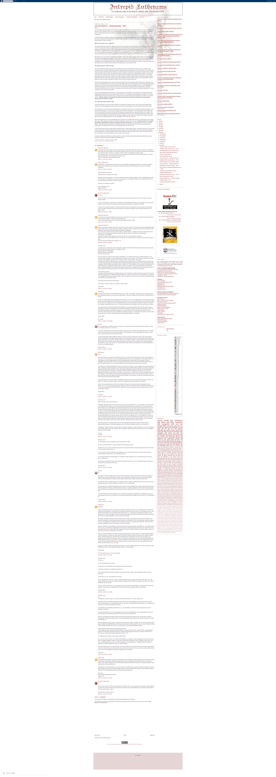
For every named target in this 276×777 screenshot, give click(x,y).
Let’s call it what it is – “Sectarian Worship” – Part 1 (110, 26)
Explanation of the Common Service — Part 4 (169, 148)
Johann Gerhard (173, 470)
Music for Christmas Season (177, 483)
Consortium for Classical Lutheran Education (166, 303)
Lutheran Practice (171, 430)
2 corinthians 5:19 (169, 476)
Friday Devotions (165, 493)
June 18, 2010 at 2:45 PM (105, 222)
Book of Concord (160, 299)
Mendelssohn (174, 514)
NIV (166, 428)
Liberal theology (173, 449)
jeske (175, 463)
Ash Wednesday (178, 476)
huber (170, 463)
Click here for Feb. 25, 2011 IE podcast (174, 218)
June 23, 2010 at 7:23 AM (105, 694)
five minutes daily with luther (172, 440)
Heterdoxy (167, 441)
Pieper (180, 515)
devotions (159, 455)
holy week (168, 434)
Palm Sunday (171, 484)
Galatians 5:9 (122, 61)
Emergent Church (160, 483)
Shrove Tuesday (163, 518)
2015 (160, 123)
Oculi (163, 515)
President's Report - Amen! (165, 180)
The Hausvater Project (162, 305)
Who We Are (101, 17)
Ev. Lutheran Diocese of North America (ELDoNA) (167, 269)
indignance (159, 503)
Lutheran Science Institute (162, 308)
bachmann (175, 521)
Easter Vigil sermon (171, 508)
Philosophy (159, 458)
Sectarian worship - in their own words (167, 146)
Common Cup (178, 490)
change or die (167, 462)
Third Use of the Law (161, 486)
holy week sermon (161, 463)
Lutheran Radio (160, 514)
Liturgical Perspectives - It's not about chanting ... (170, 178)
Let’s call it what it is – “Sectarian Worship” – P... (170, 163)
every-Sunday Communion (170, 468)
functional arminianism (176, 462)
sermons (159, 441)
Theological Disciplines (178, 497)
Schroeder (167, 472)
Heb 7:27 (115, 541)
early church (178, 500)
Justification (178, 420)
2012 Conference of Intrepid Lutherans (102, 19)
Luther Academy (160, 310)
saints (172, 529)
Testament (170, 473)
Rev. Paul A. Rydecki (102, 193)
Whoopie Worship (170, 498)
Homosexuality (167, 461)
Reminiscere (170, 517)
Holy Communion (166, 448)
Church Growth (163, 420)
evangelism (166, 424)
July (161, 143)
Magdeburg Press (161, 284)
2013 (160, 126)
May (161, 184)
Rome (158, 518)
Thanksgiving (168, 497)
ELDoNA (162, 435)
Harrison (167, 470)
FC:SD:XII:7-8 (132, 116)
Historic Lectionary (161, 311)
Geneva (164, 510)
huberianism (169, 525)
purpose (163, 529)
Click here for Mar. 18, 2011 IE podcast (174, 221)
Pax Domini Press (161, 287)
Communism (160, 461)
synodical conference (178, 504)
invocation (179, 525)
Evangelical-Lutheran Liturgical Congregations (166, 294)
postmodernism (179, 442)
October (162, 137)
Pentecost (170, 515)
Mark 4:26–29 (141, 630)
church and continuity (162, 447)
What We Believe (109, 17)
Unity (175, 473)
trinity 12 (180, 531)
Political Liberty (175, 494)
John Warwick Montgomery (176, 511)
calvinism (167, 522)
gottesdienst (163, 525)
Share (96, 27)
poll (175, 528)
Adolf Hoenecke (162, 459)
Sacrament (161, 472)
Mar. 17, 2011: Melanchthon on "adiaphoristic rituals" (170, 220)
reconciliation (170, 504)
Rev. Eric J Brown (101, 162)
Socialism (179, 461)
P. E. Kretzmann (167, 452)
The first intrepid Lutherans (165, 154)
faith (172, 479)
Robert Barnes (169, 496)
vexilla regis (164, 532)
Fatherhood (179, 508)
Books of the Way (161, 280)
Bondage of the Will (161, 507)
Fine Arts (165, 437)
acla (162, 487)
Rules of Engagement (119, 17)
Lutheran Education (161, 454)
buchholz (161, 500)
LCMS (173, 461)
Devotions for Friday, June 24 (166, 156)
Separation (159, 468)
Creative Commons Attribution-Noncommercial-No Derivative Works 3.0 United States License (129, 744)
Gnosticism (169, 510)
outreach (167, 427)
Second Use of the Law (176, 472)
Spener (163, 497)
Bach (165, 465)
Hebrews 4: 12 (118, 240)
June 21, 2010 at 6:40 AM (105, 288)
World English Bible (165, 521)
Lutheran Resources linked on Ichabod (165, 314)
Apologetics (160, 433)
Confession (168, 507)
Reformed (163, 496)
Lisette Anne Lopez (102, 147)
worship (159, 427)
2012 (160, 128)
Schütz (179, 466)
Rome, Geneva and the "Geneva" (167, 176)
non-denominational (169, 528)
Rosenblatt (176, 496)
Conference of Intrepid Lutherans (165, 469)
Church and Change (161, 482)
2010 (160, 132)
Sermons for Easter (161, 473)
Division (179, 455)
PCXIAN (99, 291)
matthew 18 (174, 487)
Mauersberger (167, 514)
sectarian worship (178, 434)
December (162, 134)
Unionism (166, 458)
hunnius (176, 479)
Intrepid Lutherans (175, 437)
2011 (160, 130)
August (161, 141)
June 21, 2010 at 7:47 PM (105, 396)
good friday (180, 458)
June (161, 145)
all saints (171, 521)
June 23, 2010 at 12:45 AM (105, 592)
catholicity (159, 434)
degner (176, 522)
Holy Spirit (168, 483)
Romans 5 (159, 479)
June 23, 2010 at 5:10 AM (105, 677)
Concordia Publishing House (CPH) (164, 282)
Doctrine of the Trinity (163, 508)
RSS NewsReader (170, 328)
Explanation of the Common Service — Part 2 (169, 165)
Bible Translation (176, 422)
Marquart (181, 470)
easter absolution (170, 524)
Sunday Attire (178, 484)
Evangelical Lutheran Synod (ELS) (164, 270)
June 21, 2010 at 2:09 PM (105, 349)
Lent (171, 442)
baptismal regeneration (161, 522)
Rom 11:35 (133, 520)
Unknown (100, 657)
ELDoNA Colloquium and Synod (169, 451)
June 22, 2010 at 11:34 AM (105, 501)
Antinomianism (175, 480)
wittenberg (172, 532)
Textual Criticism (173, 518)
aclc (176, 498)
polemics (164, 504)
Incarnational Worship (176, 493)
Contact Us (142, 17)
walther (168, 532)
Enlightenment (160, 470)
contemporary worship (173, 438)
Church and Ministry (172, 465)
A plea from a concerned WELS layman (168, 170)
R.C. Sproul (164, 517)
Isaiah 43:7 (142, 521)
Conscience (169, 482)
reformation (163, 445)
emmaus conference (161, 501)
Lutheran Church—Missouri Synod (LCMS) (166, 272)
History (170, 435)
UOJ (172, 428)
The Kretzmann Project (162, 301)
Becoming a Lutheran (169, 490)
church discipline (162, 475)
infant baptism (174, 525)
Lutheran (159, 452)
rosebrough (167, 529)
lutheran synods (167, 503)
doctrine (178, 435)
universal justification (174, 431)
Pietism (178, 445)
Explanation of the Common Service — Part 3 (169, 160)
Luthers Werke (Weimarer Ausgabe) (164, 318)
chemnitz (179, 454)
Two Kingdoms (171, 454)
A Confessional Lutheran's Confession (167, 181)
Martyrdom (160, 438)
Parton (166, 515)
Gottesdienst (160, 313)
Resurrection (173, 466)
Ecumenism (178, 469)
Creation (181, 507)
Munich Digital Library (161, 320)
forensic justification (172, 501)
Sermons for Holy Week (166, 444)
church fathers (166, 479)
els (170, 487)
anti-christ (181, 498)
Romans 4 (179, 517)
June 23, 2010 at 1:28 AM (105, 654)
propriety (158, 529)
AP (98, 324)
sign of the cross (177, 529)
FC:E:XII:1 (150, 46)
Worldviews (180, 473)
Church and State (173, 433)
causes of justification (169, 500)
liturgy (165, 431)
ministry (179, 487)
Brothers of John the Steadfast (163, 307)
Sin (168, 518)
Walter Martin (174, 486)
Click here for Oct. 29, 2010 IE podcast (174, 214)
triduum (158, 490)
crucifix (172, 522)
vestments (159, 532)
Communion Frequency (168, 477)
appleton (166, 487)
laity (180, 479)
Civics (158, 437)
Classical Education (177, 459)
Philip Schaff (176, 515)
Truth (169, 486)
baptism (180, 521)
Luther (174, 448)
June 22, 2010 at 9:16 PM (105, 555)
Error (180, 451)
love (163, 528)
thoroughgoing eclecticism (166, 531)
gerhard (180, 524)
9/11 (163, 490)
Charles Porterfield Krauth (169, 455)
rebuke (179, 468)
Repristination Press (161, 289)
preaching (179, 528)
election (175, 524)
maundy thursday (160, 480)
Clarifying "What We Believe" (166, 172)
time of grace (178, 489)
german (158, 525)
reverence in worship (173, 447)
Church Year (159, 477)
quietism (169, 475)
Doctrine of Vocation (161, 491)
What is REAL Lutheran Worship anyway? (168, 152)
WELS (163, 422)
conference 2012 (172, 458)
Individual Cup (160, 494)
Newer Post (97, 735)
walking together (160, 476)
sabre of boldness (161, 489)
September (162, 139)
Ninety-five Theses (162, 484)
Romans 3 (174, 517)
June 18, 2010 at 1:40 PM (105, 211)
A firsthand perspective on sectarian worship (169, 150)
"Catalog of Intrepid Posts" (131, 17)
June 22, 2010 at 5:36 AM (105, 467)
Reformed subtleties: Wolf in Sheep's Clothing (169, 161)
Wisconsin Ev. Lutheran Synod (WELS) (165, 276)
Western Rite (179, 444)
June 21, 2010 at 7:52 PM (105, 436)
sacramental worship (177, 475)
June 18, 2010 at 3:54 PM (105, 242)
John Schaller (168, 511)
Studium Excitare (161, 322)
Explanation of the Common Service (172, 456)
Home (95, 17)
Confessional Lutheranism (173, 426)
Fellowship (159, 510)
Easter (158, 456)
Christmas (169, 459)
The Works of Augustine (162, 321)
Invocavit (163, 511)
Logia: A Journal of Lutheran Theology (165, 300)
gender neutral (177, 452)
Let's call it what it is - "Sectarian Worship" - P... (170, 158)
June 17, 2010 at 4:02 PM (105, 169)
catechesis (159, 462)
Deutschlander (165, 449)
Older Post (152, 735)
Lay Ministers (167, 494)
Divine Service (172, 445)
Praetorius (159, 517)
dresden (163, 524)
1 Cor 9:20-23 (106, 530)
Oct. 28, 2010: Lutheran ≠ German (166, 213)
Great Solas (175, 510)
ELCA (168, 491)
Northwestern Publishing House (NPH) (165, 286)
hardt (180, 501)
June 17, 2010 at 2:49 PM (105, 159)
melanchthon (174, 503)
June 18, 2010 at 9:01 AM (105, 189)
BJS (180, 480)
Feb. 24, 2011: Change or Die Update (166, 216)
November (162, 135)
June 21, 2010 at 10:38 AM (105, 321)
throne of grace (174, 531)
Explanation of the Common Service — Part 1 (169, 174)
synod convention (170, 489)
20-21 (146, 521)
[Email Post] (115, 139)
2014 (160, 124)
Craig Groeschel (178, 477)
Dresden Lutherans (177, 482)
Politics (159, 440)
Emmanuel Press (161, 283)
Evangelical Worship (175, 491)
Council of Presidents (174, 507)
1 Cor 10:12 (115, 542)
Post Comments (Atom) (105, 737)
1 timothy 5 (168, 480)
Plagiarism (166, 466)
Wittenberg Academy (161, 304)
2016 (160, 121)
